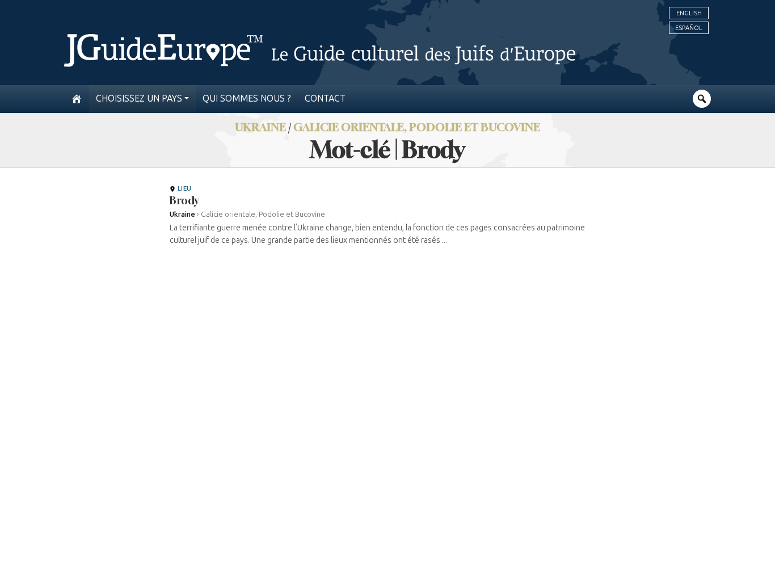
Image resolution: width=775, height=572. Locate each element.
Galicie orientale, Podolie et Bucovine (416, 126)
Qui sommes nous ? (247, 98)
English (689, 13)
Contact (325, 98)
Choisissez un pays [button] (139, 98)
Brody (184, 200)
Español (688, 28)
